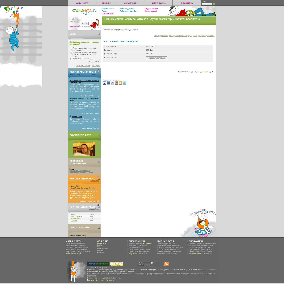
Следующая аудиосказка (203, 36)
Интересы (74, 247)
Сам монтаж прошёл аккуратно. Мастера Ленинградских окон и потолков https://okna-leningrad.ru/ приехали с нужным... (84, 106)
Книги (197, 252)
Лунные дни (176, 251)
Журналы (202, 252)
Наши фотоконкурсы (74, 254)
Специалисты (143, 254)
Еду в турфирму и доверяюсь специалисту (85, 49)
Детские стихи (194, 245)
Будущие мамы (72, 245)
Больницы (132, 245)
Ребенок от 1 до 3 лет (129, 11)
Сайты (209, 252)
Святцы (160, 249)
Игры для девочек (195, 254)
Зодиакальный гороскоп (166, 243)
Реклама (90, 280)
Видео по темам (84, 252)
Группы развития (135, 252)
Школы (147, 250)
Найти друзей (151, 11)
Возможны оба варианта (83, 59)
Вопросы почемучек (196, 243)
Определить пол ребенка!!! (167, 253)
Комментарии (102, 248)
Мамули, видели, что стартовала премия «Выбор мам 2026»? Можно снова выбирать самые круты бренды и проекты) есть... (83, 195)
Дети (67, 247)
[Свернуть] (99, 34)
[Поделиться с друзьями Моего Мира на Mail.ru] (116, 84)
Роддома (132, 243)
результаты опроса (83, 66)
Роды (104, 11)
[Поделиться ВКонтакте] (104, 84)
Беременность (108, 9)
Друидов (176, 245)
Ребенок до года (127, 9)
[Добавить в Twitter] (124, 84)
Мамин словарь (210, 243)
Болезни (140, 247)
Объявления (207, 254)
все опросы (96, 66)
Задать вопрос (151, 9)
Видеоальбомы (71, 252)
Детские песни (194, 247)
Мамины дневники (78, 243)
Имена (159, 247)
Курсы (138, 243)
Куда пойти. (133, 254)
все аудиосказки (161, 36)
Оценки (100, 250)
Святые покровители (171, 249)
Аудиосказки (205, 247)
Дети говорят (83, 247)
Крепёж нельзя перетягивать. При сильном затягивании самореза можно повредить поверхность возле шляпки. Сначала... (84, 88)
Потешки (203, 245)
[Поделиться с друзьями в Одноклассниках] (120, 84)
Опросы (100, 247)
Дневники (81, 245)
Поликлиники (142, 245)
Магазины (145, 252)
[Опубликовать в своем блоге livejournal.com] (112, 84)
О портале (100, 280)
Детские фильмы (206, 250)
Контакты (110, 280)
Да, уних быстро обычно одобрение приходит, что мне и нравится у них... (84, 121)
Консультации (146, 243)
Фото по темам (82, 250)
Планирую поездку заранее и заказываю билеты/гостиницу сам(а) (85, 54)
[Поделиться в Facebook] (108, 84)
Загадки (210, 245)
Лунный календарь (164, 251)
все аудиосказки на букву (180, 36)
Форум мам (101, 243)
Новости (100, 252)
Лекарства (133, 247)
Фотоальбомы (71, 250)
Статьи (191, 252)
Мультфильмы (194, 250)
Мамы (68, 243)
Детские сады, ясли (136, 250)
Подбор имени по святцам (173, 247)
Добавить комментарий (89, 201)
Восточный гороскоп (165, 245)
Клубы (99, 245)
